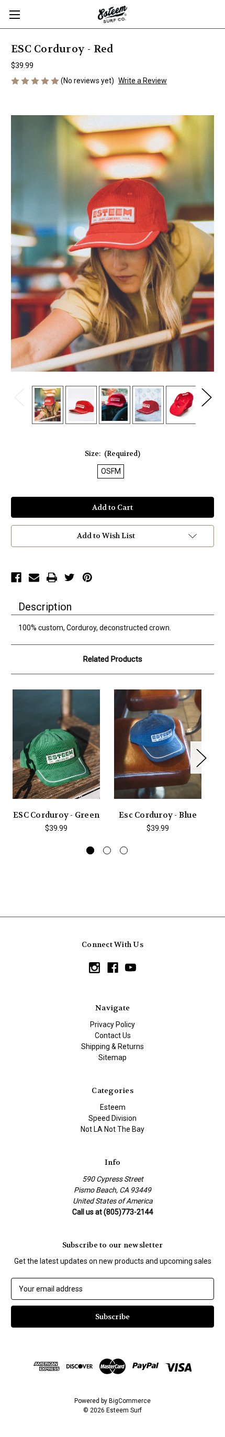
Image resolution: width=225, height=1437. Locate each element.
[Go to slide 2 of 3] (107, 850)
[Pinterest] (87, 577)
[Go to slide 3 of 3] (124, 850)
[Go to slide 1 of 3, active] (90, 850)
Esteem (113, 1107)
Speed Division (112, 1118)
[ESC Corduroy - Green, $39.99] (56, 744)
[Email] (34, 577)
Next (206, 397)
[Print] (52, 577)
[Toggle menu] (14, 14)
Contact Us (113, 1035)
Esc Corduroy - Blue (158, 815)
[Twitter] (69, 577)
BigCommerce (130, 1401)
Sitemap (112, 1057)
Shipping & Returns (112, 1046)
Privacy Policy (112, 1024)
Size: (113, 453)
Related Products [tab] (112, 659)
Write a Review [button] (142, 80)
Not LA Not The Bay (112, 1129)
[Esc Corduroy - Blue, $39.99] (157, 744)
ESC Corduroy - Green (56, 815)
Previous (18, 397)
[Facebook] (16, 577)
